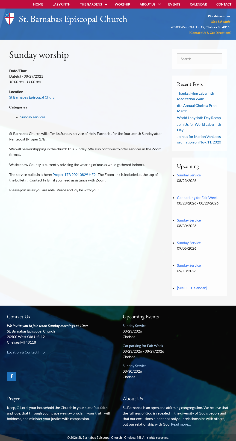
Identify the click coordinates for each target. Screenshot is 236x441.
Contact (223, 4)
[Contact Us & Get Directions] (210, 33)
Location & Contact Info (26, 352)
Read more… (181, 424)
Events (174, 4)
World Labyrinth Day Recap (199, 117)
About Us (148, 4)
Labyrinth (62, 4)
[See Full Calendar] (192, 288)
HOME (38, 4)
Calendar (198, 4)
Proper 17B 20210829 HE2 (74, 174)
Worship (122, 4)
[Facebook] (11, 376)
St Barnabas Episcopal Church (32, 97)
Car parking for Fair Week (197, 197)
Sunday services (32, 117)
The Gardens (91, 4)
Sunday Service (189, 175)
